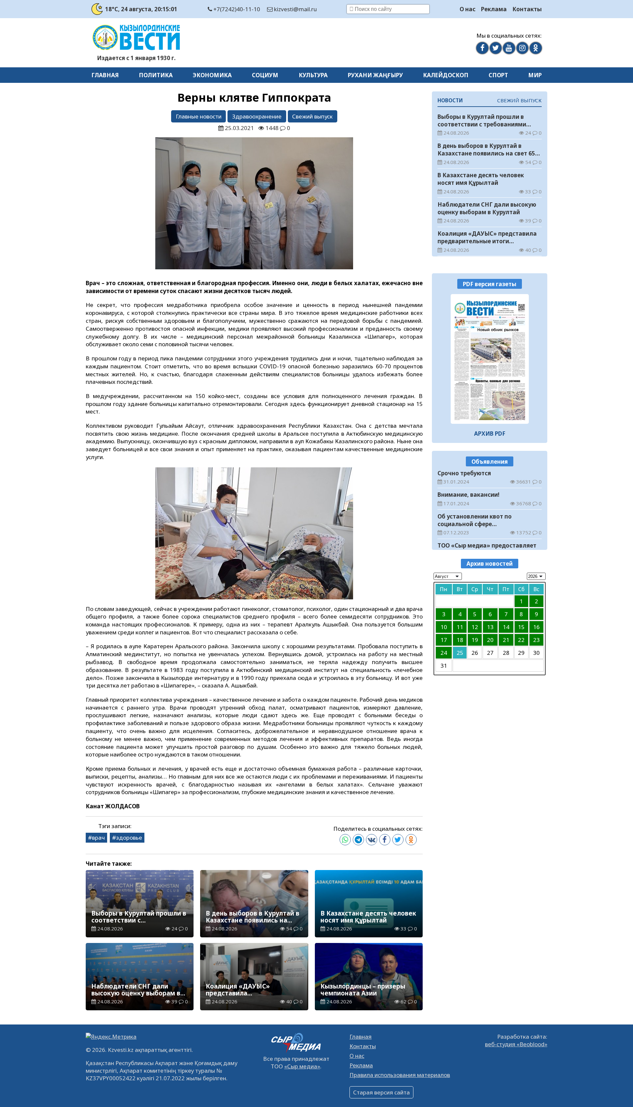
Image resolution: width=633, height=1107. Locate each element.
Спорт (498, 75)
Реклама (494, 9)
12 (474, 626)
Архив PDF (489, 433)
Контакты (527, 9)
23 (536, 639)
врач (98, 837)
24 (443, 652)
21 (506, 639)
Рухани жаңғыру (375, 75)
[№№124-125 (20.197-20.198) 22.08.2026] (490, 358)
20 (490, 639)
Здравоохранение (257, 116)
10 (443, 626)
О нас (467, 9)
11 (460, 626)
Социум (265, 75)
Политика (156, 75)
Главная (105, 75)
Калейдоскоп (445, 75)
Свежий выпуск (312, 116)
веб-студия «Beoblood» (516, 1044)
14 (506, 626)
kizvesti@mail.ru (295, 9)
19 (474, 639)
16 (536, 626)
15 (521, 626)
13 (490, 626)
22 (521, 639)
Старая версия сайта (381, 1092)
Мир (535, 75)
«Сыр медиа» (302, 1066)
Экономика (212, 75)
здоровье (129, 837)
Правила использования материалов (399, 1075)
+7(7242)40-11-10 (236, 9)
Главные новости (199, 116)
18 (460, 639)
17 (443, 639)
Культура (313, 75)
